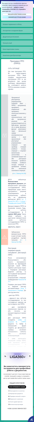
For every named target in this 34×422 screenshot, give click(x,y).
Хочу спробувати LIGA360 (17, 387)
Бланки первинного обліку (12, 24)
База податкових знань (11, 49)
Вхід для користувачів (17, 383)
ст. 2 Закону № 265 (19, 173)
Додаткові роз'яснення (11, 37)
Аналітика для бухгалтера (12, 55)
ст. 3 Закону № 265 (19, 241)
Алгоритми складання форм (13, 31)
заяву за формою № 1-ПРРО (17, 321)
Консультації (7, 43)
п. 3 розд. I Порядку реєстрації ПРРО (17, 202)
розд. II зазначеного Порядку (17, 289)
